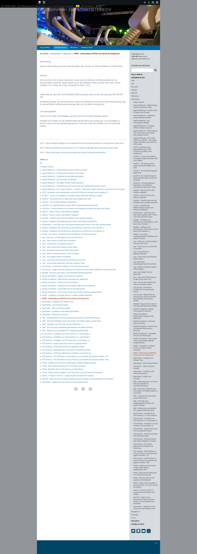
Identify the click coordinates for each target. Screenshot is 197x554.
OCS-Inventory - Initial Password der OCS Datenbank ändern (63, 347)
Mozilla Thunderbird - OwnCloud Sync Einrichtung (60, 282)
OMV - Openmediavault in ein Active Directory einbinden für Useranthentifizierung (71, 318)
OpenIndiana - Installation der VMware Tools (57, 302)
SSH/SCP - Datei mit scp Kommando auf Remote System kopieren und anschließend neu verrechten (77, 379)
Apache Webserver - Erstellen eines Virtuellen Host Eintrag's (63, 173)
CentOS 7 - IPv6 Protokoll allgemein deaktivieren (59, 202)
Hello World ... (46, 48)
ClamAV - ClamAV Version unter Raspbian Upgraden (60, 212)
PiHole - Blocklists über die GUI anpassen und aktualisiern (62, 369)
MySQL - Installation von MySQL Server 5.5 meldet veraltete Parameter (67, 295)
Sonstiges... (135, 515)
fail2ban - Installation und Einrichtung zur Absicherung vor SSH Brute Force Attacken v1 (73, 228)
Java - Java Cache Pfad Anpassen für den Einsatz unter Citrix (63, 260)
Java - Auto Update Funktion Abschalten (56, 257)
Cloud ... (134, 518)
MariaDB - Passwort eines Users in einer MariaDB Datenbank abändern (67, 273)
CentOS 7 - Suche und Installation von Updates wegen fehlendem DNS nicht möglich (72, 195)
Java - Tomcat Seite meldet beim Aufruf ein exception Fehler (63, 263)
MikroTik (134, 93)
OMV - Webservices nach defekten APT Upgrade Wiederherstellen (65, 331)
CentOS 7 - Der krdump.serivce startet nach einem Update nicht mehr (66, 199)
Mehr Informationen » (88, 6)
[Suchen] (153, 2)
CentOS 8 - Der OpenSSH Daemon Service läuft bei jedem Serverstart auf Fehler (70, 205)
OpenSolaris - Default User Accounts (55, 314)
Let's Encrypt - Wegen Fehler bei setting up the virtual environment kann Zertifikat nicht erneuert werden (79, 270)
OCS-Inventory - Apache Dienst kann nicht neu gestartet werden (64, 343)
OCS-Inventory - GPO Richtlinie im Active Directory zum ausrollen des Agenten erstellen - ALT (75, 356)
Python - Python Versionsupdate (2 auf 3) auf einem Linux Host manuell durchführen (72, 372)
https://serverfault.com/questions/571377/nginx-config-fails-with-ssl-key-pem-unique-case (82, 148)
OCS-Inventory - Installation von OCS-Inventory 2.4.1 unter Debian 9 (66, 337)
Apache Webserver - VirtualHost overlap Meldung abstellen (63, 176)
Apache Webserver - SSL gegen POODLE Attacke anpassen (63, 183)
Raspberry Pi (135, 512)
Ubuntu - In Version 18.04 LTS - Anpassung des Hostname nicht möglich (68, 376)
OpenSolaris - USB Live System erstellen (56, 308)
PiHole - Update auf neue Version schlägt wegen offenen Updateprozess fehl (69, 363)
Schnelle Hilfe (87, 48)
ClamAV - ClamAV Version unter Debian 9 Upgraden (60, 215)
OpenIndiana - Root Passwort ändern (55, 305)
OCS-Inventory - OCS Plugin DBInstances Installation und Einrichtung (66, 353)
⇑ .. (42, 163)
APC (132, 84)
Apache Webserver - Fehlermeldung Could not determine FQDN (64, 170)
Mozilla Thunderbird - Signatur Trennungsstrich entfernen (62, 276)
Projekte (73, 48)
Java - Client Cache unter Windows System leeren (59, 247)
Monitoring (135, 96)
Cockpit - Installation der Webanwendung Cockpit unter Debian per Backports (69, 221)
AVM (132, 81)
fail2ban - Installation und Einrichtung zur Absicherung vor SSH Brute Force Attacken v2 (73, 231)
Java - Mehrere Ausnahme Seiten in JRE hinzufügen (60, 253)
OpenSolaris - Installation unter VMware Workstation (60, 311)
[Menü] (157, 2)
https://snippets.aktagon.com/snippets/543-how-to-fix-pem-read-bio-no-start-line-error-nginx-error (85, 143)
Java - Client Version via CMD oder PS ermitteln (59, 241)
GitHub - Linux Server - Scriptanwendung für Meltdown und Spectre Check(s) (69, 234)
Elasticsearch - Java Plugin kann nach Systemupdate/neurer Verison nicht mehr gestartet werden (76, 224)
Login (156, 543)
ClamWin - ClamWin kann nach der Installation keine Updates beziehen (67, 218)
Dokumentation (60, 48)
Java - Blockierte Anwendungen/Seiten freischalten (60, 250)
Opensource (67, 54)
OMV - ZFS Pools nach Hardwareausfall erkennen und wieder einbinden (67, 327)
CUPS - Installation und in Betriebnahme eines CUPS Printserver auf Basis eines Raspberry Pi (75, 192)
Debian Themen (47, 167)
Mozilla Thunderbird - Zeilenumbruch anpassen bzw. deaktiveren (65, 279)
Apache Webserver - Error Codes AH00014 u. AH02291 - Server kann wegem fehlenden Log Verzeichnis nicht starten (83, 189)
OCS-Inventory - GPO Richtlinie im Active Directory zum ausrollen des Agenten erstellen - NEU (75, 359)
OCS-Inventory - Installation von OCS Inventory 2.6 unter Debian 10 (66, 340)
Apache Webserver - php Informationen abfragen (59, 179)
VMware (134, 90)
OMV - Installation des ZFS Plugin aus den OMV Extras (61, 324)
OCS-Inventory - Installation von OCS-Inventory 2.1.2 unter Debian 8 (66, 334)
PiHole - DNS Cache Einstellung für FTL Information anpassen (64, 366)
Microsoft (134, 87)
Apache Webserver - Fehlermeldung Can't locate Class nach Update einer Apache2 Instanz (74, 186)
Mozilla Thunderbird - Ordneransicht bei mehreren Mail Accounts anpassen (68, 286)
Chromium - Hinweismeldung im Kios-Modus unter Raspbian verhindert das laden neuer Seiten (76, 208)
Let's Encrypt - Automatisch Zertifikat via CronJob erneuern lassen (65, 266)
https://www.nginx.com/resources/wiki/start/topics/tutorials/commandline (76, 152)
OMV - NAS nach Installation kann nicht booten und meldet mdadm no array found (71, 321)
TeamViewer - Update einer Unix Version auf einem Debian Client (65, 382)
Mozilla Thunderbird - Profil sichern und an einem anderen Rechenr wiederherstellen (72, 292)
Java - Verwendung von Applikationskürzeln (57, 244)
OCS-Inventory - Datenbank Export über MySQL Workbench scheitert (66, 350)
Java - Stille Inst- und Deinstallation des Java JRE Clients (62, 237)
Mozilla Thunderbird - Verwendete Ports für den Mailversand (63, 289)
